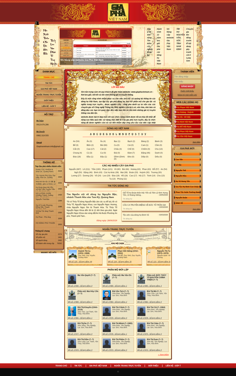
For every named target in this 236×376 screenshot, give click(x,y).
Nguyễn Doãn (181, 198)
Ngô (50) (78, 172)
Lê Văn (178, 165)
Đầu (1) (90, 157)
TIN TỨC (78, 366)
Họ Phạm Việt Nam (185, 107)
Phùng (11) (122, 179)
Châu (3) (118, 149)
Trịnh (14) (151, 176)
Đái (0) (117, 153)
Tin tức (48, 83)
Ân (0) (89, 141)
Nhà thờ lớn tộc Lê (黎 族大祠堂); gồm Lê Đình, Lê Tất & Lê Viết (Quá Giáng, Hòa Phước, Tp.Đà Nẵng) (46, 183)
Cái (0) (131, 145)
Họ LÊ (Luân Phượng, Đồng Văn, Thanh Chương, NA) (44, 206)
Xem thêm (197, 142)
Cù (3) (89, 153)
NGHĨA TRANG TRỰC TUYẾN (127, 366)
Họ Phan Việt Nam (185, 131)
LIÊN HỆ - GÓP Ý (173, 366)
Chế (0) (131, 149)
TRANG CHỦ (61, 366)
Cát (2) (103, 149)
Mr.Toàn (40, 121)
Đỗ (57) (156, 169)
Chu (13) (159, 149)
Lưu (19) (106, 176)
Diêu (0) (158, 157)
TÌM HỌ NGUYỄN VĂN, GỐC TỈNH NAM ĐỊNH (178, 39)
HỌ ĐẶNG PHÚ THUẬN (45, 223)
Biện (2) (90, 145)
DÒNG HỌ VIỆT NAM (118, 128)
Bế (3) (75, 145)
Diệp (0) (144, 157)
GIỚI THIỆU (153, 366)
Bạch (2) (131, 141)
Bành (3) (158, 141)
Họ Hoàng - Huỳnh (185, 112)
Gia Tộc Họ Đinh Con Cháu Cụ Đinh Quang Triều (188, 189)
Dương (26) (88, 176)
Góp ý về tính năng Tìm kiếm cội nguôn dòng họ (149, 42)
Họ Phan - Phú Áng (43, 217)
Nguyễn (179, 154)
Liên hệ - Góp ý (49, 106)
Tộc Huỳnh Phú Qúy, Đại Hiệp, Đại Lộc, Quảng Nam (45, 177)
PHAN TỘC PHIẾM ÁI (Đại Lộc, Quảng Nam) (44, 170)
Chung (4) (77, 153)
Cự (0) (103, 153)
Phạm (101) (107, 169)
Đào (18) (77, 157)
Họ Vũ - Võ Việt (183, 117)
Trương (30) (156, 172)
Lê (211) (86, 169)
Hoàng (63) (136, 169)
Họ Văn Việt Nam (184, 136)
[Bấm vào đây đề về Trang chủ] (118, 12)
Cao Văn (179, 159)
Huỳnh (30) (144, 172)
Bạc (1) (117, 141)
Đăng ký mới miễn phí (187, 95)
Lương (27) (76, 176)
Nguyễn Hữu (181, 176)
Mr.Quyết (40, 132)
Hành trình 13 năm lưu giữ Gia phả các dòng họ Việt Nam (159, 46)
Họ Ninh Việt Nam (185, 122)
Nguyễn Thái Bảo (42, 199)
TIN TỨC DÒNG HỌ (118, 185)
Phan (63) (146, 169)
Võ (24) (98, 176)
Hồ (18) (124, 176)
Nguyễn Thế (181, 170)
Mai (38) (124, 172)
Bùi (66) (103, 145)
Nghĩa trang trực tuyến (48, 95)
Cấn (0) (76, 149)
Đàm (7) (131, 153)
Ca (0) (116, 145)
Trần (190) (96, 169)
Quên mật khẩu (187, 91)
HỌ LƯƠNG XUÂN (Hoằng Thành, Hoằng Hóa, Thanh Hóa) (44, 194)
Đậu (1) (103, 157)
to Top (230, 370)
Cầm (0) (158, 145)
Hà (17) (142, 176)
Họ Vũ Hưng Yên (183, 181)
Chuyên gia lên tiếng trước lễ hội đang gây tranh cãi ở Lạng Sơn (188, 45)
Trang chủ (49, 77)
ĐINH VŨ (179, 203)
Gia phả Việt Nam (49, 89)
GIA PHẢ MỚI (187, 148)
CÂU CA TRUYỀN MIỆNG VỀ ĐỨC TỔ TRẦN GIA (144, 205)
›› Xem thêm (163, 355)
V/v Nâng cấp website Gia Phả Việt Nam (169, 39)
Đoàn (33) (133, 172)
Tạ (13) (112, 179)
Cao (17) (90, 149)
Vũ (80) (117, 169)
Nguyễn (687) (75, 169)
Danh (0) (159, 153)
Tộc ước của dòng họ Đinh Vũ (136, 215)
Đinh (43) (98, 172)
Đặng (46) (145, 153)
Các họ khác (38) (111, 172)
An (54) (76, 141)
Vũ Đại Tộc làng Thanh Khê (45, 212)
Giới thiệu (49, 100)
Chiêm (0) (145, 149)
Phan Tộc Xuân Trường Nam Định (188, 194)
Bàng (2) (145, 141)
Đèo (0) (131, 157)
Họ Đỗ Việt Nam (184, 127)
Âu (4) (103, 141)
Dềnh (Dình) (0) (119, 158)
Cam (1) (144, 145)
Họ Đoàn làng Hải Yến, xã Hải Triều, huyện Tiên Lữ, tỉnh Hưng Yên (45, 188)
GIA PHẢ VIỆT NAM (98, 366)
